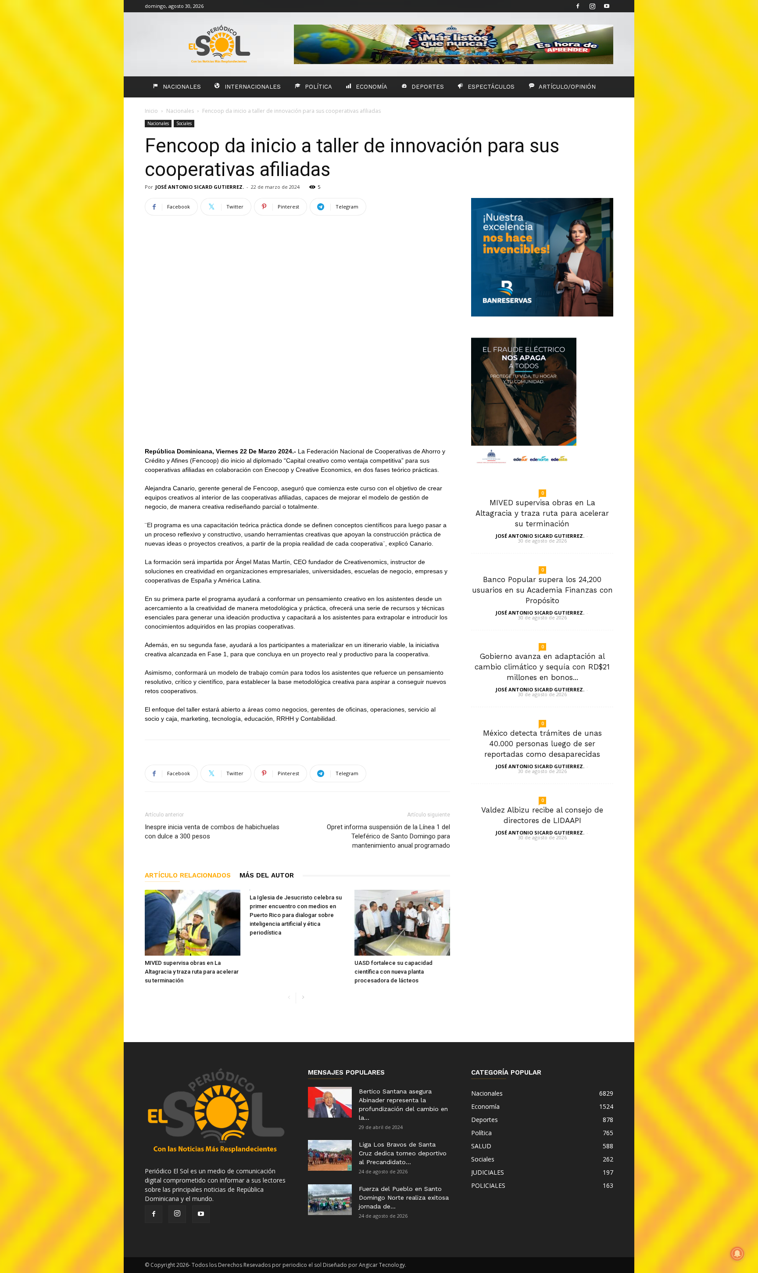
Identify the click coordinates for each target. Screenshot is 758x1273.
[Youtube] (606, 6)
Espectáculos (491, 86)
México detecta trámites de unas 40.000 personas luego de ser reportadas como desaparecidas (542, 744)
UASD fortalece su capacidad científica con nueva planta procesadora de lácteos (393, 972)
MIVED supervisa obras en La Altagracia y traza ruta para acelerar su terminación (192, 972)
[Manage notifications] (737, 1254)
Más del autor (267, 875)
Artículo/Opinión (567, 86)
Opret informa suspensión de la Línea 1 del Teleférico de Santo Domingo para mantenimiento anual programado (388, 836)
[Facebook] (577, 6)
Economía (371, 86)
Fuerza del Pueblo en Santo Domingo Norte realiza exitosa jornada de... (404, 1197)
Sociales (184, 123)
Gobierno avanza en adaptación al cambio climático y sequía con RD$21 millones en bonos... (542, 667)
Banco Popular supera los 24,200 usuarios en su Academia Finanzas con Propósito (542, 590)
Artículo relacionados (188, 875)
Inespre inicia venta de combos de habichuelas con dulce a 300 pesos (212, 831)
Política (318, 86)
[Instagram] (592, 6)
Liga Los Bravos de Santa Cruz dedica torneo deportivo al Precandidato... (403, 1153)
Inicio (151, 111)
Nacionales (182, 86)
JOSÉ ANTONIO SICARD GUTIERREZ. (199, 186)
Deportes (427, 86)
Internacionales (253, 86)
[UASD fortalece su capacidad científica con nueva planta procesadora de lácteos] (402, 923)
